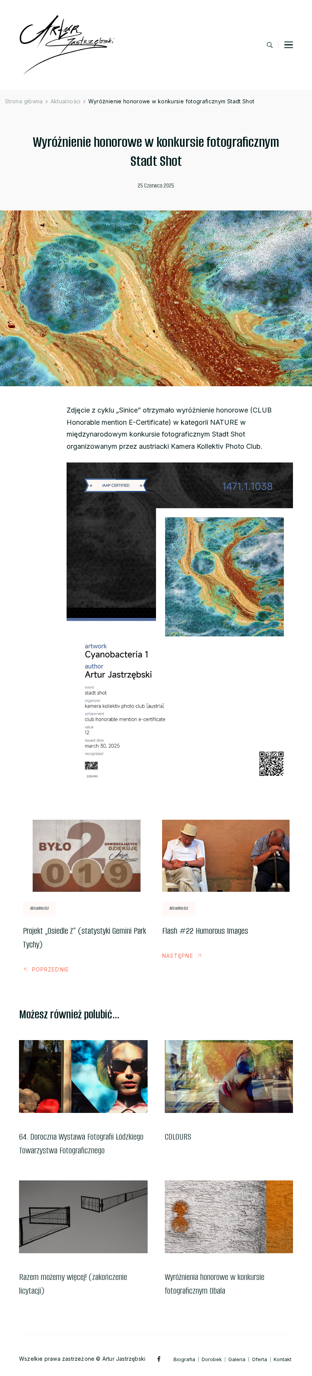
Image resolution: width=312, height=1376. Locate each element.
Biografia (184, 1359)
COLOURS (178, 1137)
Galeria (236, 1359)
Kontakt (282, 1359)
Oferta (259, 1359)
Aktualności (39, 908)
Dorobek (212, 1359)
